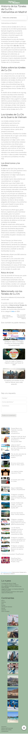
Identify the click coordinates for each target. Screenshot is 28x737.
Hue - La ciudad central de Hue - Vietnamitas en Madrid (21, 316)
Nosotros (3, 726)
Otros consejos (5, 611)
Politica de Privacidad (7, 728)
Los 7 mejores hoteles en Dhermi (9, 584)
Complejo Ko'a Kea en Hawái (8, 583)
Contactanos (4, 731)
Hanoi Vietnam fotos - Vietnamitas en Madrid (7, 317)
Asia (2, 603)
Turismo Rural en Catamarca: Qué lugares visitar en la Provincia (12, 592)
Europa (3, 605)
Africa (3, 600)
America (3, 602)
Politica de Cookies (6, 729)
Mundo (3, 608)
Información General (6, 606)
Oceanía (3, 609)
